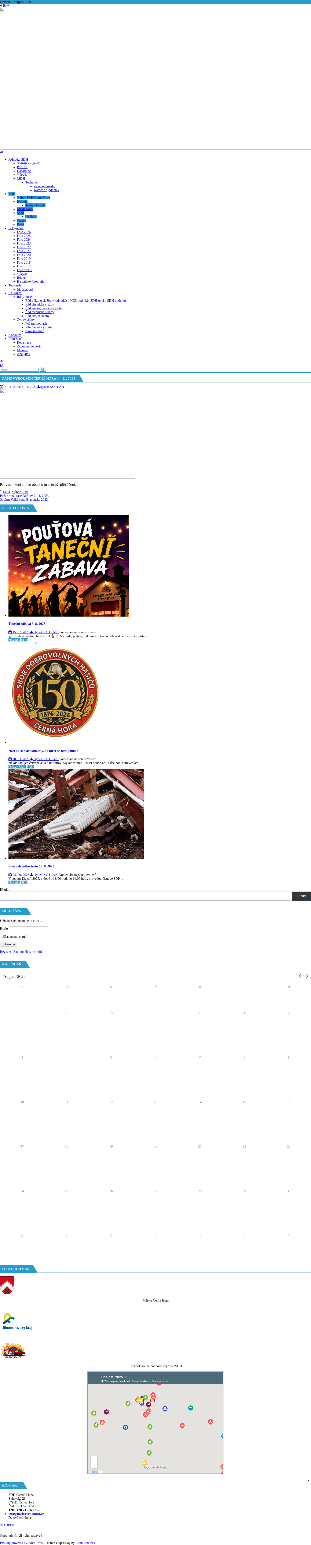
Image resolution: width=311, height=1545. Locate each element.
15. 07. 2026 (21, 632)
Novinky (14, 640)
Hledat (5, 889)
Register (5, 951)
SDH (6, 492)
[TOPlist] (7, 1525)
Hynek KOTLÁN (52, 387)
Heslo (4, 928)
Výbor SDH (20, 492)
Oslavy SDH (17, 766)
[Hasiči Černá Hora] (1, 152)
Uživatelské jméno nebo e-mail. (21, 921)
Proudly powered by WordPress (21, 1543)
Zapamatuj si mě (15, 936)
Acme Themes (85, 1543)
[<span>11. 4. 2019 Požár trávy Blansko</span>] (1, 361)
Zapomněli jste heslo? (27, 951)
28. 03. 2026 (21, 759)
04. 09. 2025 (21, 875)
